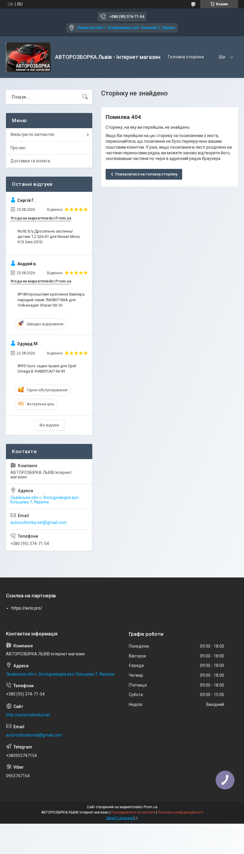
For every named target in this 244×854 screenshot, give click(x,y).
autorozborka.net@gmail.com (38, 522)
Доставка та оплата (30, 160)
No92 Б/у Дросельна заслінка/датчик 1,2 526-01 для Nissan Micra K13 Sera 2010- (49, 236)
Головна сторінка (186, 56)
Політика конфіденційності (180, 812)
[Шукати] (85, 97)
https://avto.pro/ (26, 608)
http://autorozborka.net (28, 714)
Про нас (18, 147)
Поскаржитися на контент (133, 812)
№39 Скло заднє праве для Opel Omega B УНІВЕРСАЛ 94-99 (47, 368)
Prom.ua (150, 807)
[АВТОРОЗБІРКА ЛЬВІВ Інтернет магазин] (28, 57)
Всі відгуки (49, 425)
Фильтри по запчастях (32, 134)
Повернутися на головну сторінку (146, 174)
